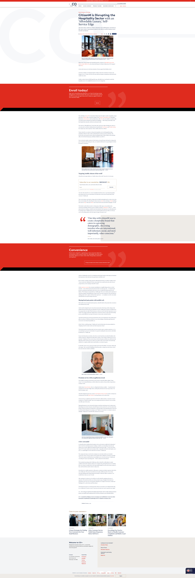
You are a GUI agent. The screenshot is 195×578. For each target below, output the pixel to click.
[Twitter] (106, 33)
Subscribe (111, 187)
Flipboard (84, 563)
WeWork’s (85, 117)
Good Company (87, 5)
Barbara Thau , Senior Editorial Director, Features (88, 33)
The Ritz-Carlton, (112, 127)
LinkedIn (83, 558)
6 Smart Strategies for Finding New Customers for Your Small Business (78, 532)
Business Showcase (108, 5)
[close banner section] (190, 0)
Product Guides (97, 5)
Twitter (83, 560)
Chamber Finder (104, 544)
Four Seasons (104, 127)
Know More (112, 575)
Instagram (84, 556)
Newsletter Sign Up (105, 549)
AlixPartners (105, 207)
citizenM (87, 115)
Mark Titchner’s (91, 395)
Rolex (92, 202)
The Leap (88, 12)
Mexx (82, 65)
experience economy (85, 287)
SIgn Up (97, 102)
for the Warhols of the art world (101, 393)
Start (71, 5)
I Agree (120, 575)
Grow (80, 5)
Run (76, 5)
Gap (85, 202)
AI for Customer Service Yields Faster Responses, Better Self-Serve (95, 532)
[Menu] (69, 4)
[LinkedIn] (108, 33)
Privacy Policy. (92, 189)
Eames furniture (88, 387)
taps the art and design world (104, 117)
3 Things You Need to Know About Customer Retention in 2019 (97, 262)
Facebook (84, 561)
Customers (71, 528)
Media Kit (103, 555)
